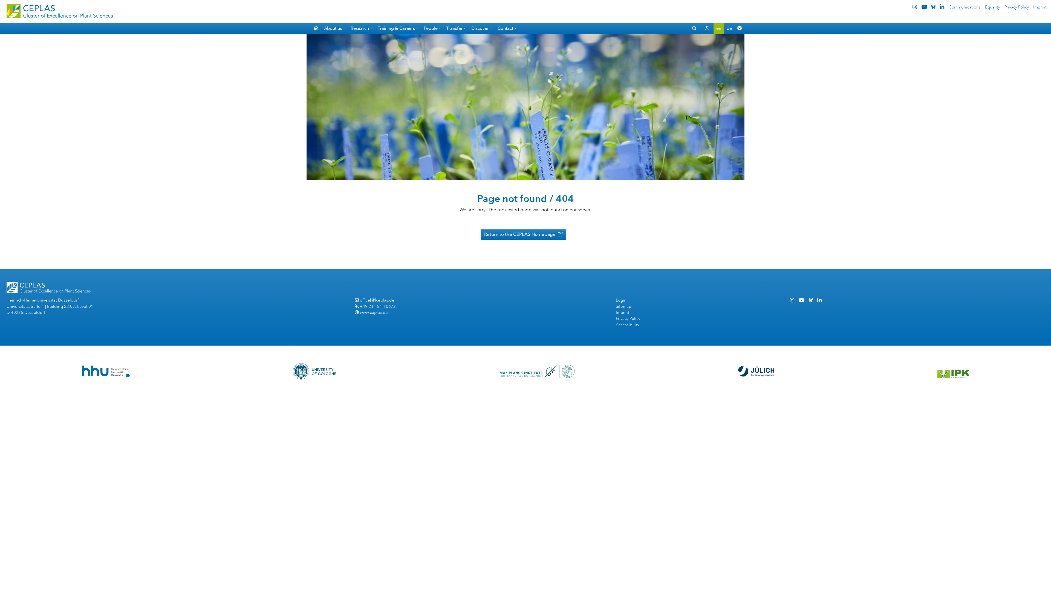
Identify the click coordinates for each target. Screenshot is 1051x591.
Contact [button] (505, 28)
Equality (992, 7)
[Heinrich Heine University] (106, 371)
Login (621, 300)
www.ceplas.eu (374, 312)
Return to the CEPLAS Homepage (520, 234)
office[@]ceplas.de (377, 300)
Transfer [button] (454, 28)
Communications (965, 7)
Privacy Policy (1016, 7)
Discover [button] (480, 28)
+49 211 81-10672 (378, 306)
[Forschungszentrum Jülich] (756, 371)
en (718, 28)
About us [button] (333, 28)
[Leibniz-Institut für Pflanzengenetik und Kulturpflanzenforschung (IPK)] (953, 371)
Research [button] (360, 28)
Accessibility (627, 325)
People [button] (431, 28)
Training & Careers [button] (396, 28)
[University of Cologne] (314, 371)
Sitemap (623, 306)
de (729, 28)
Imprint (1040, 7)
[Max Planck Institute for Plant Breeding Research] (537, 371)
